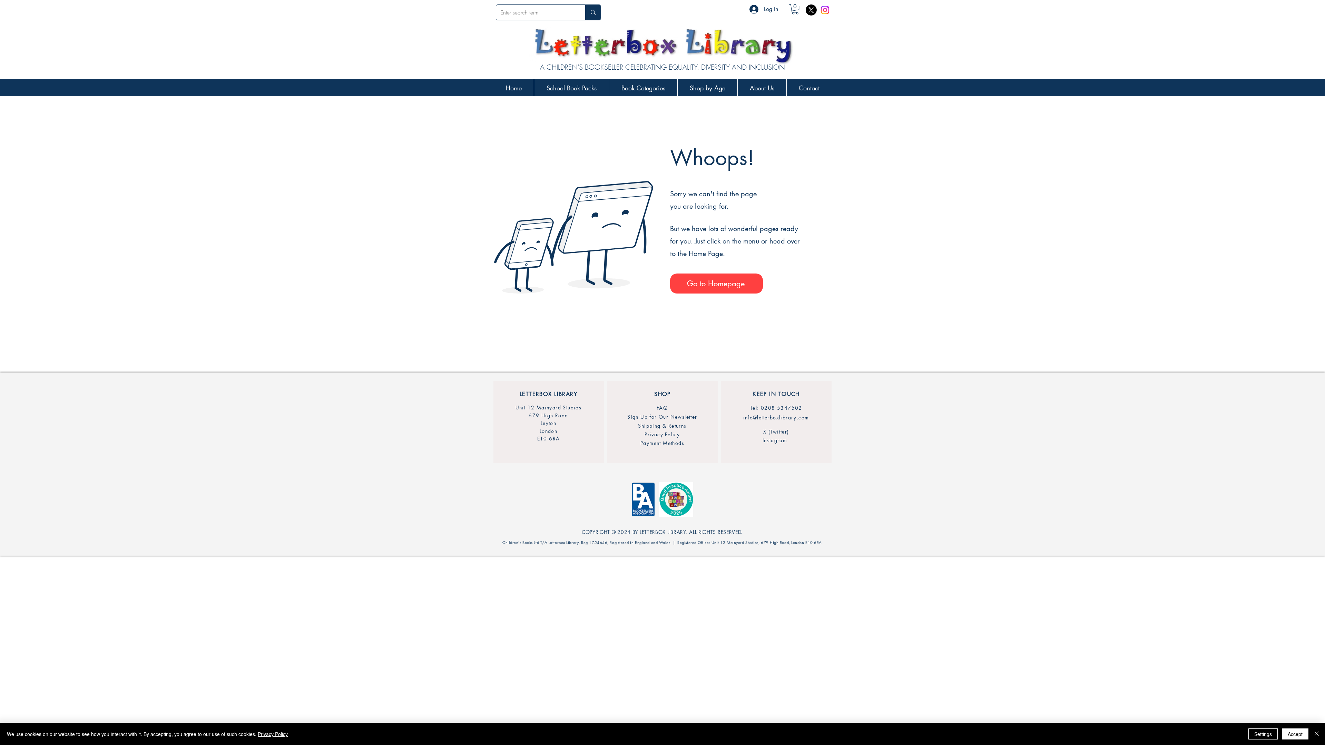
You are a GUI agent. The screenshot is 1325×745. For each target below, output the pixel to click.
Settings (1263, 734)
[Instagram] (825, 10)
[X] (811, 10)
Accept (1295, 734)
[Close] (1317, 733)
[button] (795, 9)
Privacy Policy (273, 734)
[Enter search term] (593, 12)
